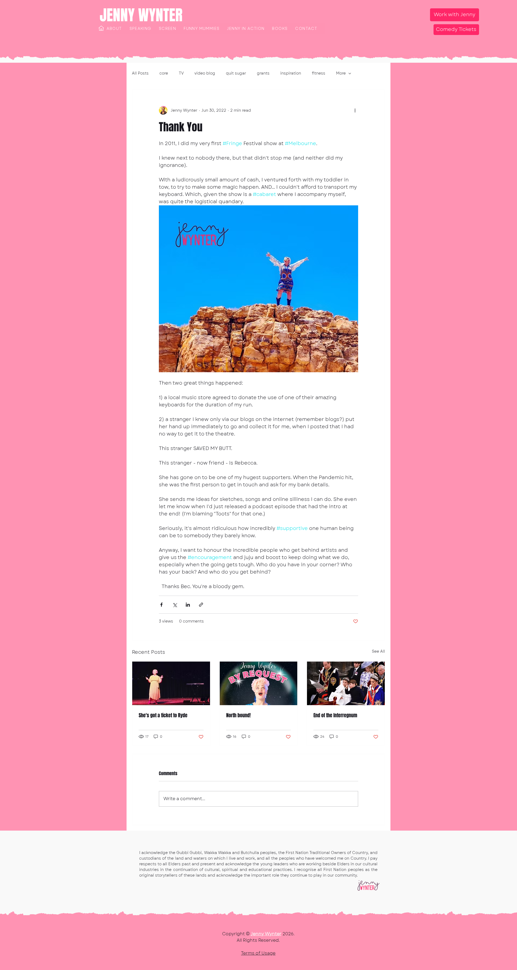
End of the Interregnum (335, 715)
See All (378, 651)
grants (263, 73)
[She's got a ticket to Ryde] (171, 683)
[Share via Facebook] (161, 604)
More (341, 73)
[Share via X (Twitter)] (174, 604)
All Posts (140, 73)
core (163, 73)
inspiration (290, 73)
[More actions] (355, 110)
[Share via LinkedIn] (187, 604)
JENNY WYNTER (141, 15)
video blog (204, 73)
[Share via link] (201, 604)
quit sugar (236, 73)
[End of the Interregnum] (346, 683)
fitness (318, 73)
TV (181, 73)
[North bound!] (259, 683)
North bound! (238, 715)
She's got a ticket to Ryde (163, 715)
